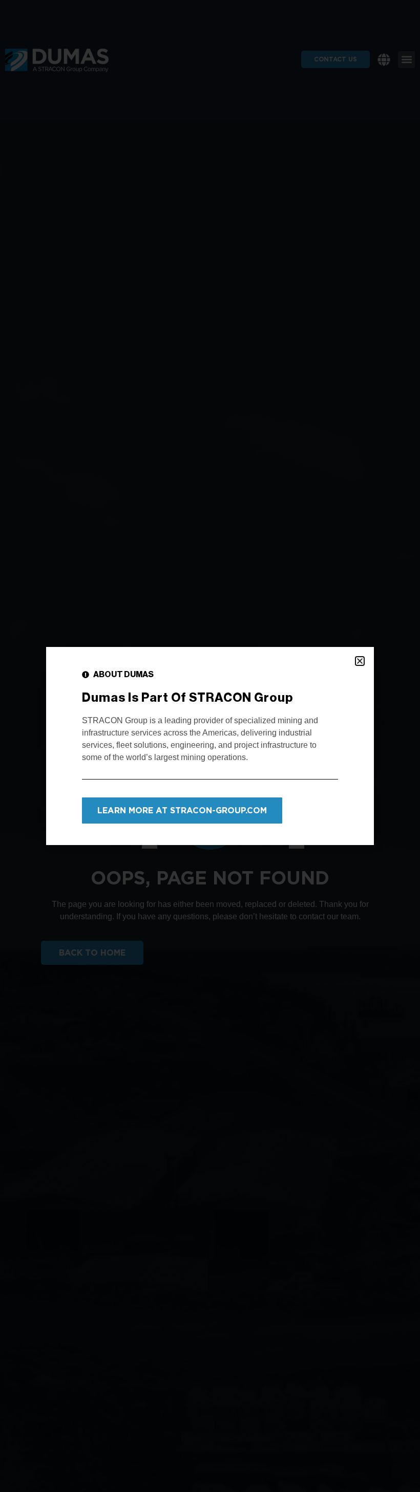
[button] (360, 661)
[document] (210, 746)
